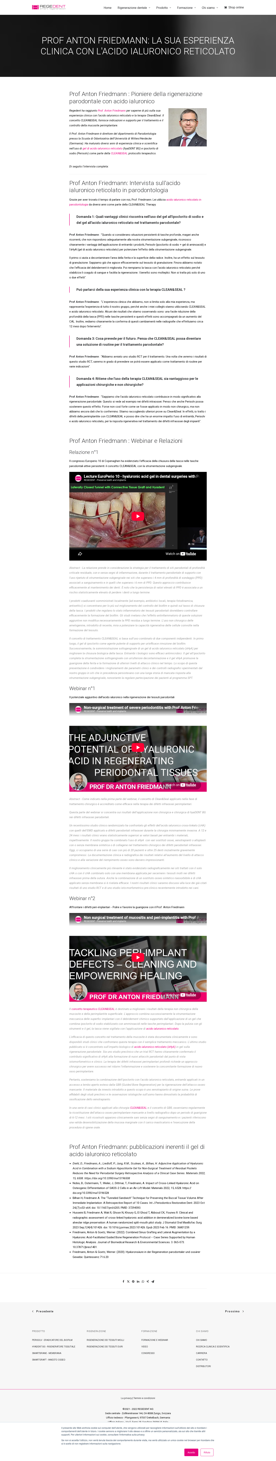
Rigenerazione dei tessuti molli (105, 1340)
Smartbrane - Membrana (46, 1353)
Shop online (236, 7)
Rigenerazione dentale (132, 8)
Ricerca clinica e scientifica (212, 1346)
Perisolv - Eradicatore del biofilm (52, 1340)
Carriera (201, 1353)
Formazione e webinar (154, 1340)
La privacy (126, 1398)
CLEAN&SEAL (119, 153)
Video (144, 1346)
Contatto (202, 1359)
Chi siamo (208, 8)
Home (108, 8)
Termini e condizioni (144, 1398)
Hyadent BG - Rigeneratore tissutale (53, 1346)
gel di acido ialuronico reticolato (102, 148)
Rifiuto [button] (207, 1452)
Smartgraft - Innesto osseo (48, 1359)
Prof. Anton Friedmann (111, 110)
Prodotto (162, 8)
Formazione (185, 8)
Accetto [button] (191, 1452)
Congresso (148, 1353)
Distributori (203, 1366)
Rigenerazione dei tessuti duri (105, 1346)
